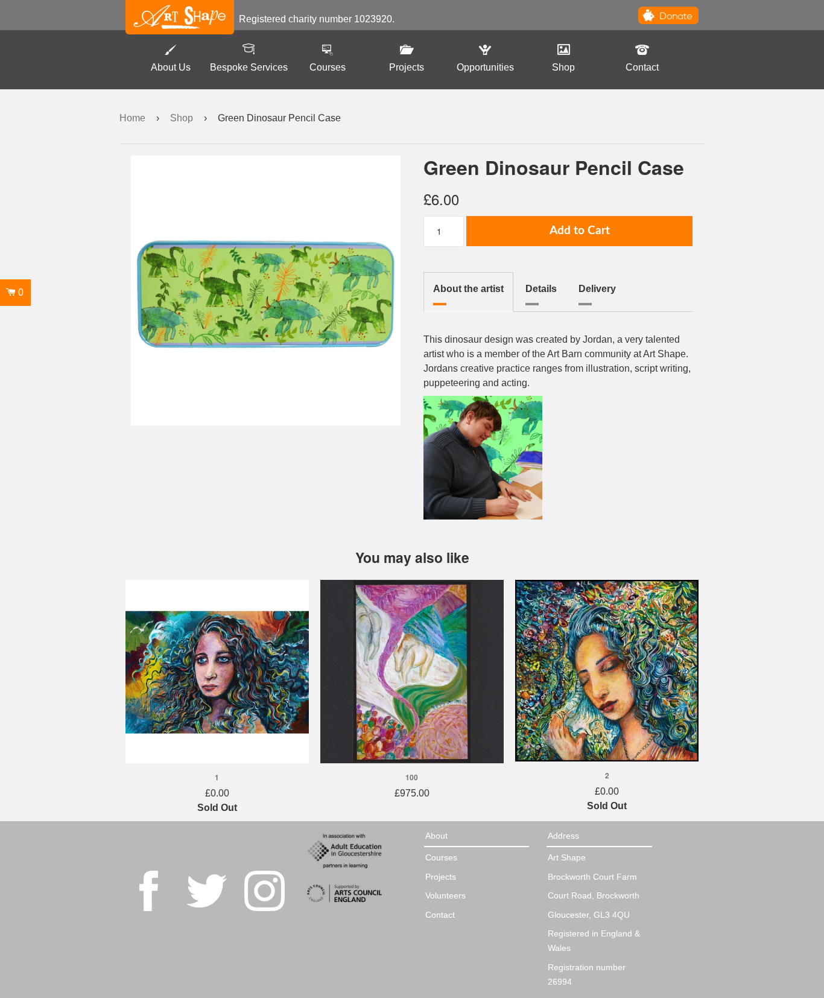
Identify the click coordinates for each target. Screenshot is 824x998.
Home (132, 118)
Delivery (597, 289)
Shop (563, 67)
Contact (642, 67)
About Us (171, 67)
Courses (327, 67)
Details (541, 289)
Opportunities (485, 67)
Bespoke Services (249, 67)
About (436, 836)
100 (411, 777)
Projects (406, 67)
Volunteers (445, 895)
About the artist (468, 289)
